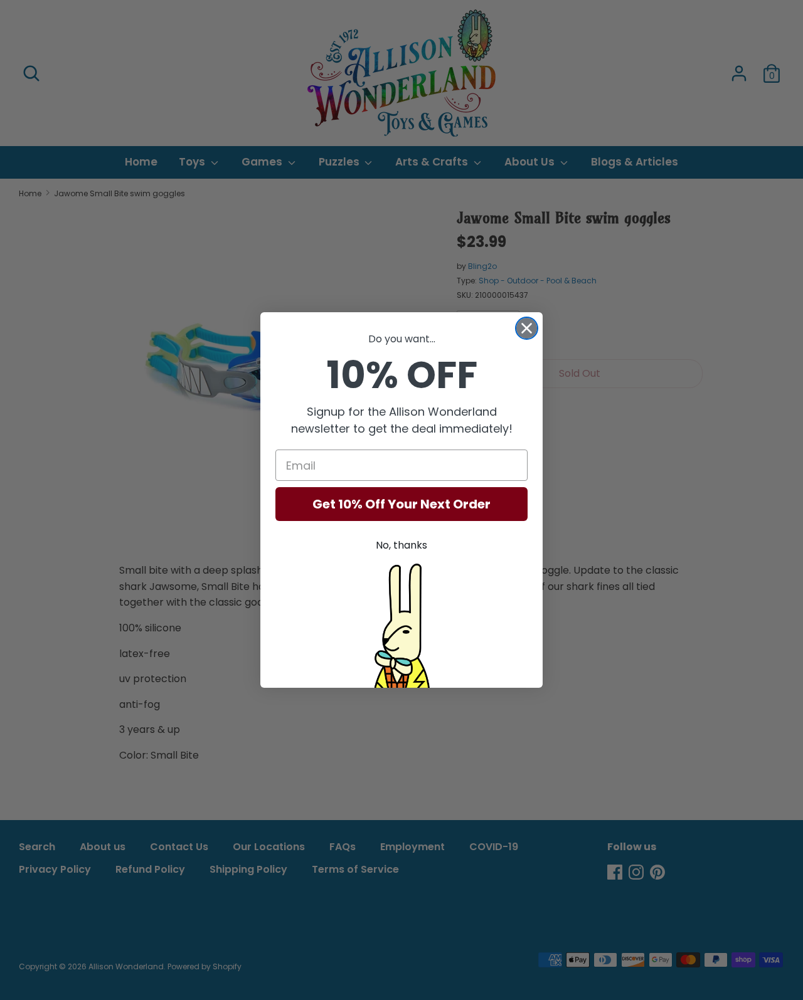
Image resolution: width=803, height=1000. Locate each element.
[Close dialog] (527, 328)
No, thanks (401, 545)
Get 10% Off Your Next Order (401, 504)
